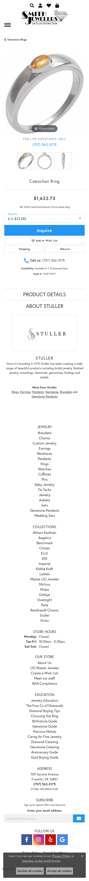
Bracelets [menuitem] (44, 432)
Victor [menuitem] (44, 620)
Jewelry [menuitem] (44, 495)
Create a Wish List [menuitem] (44, 673)
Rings (15, 392)
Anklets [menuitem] (44, 500)
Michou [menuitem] (44, 584)
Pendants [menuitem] (44, 458)
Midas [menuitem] (44, 589)
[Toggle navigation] (7, 25)
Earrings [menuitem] (45, 448)
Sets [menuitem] (44, 505)
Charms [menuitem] (44, 438)
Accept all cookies (59, 871)
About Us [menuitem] (44, 662)
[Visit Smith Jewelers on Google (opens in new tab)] (62, 839)
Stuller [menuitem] (44, 615)
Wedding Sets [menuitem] (44, 515)
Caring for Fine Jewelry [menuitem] (45, 736)
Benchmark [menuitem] (45, 543)
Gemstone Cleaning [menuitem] (44, 747)
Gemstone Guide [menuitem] (44, 726)
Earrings (25, 392)
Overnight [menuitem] (44, 599)
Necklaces (52, 392)
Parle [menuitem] (44, 605)
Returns (65, 249)
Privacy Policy (61, 856)
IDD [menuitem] (44, 558)
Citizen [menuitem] (44, 548)
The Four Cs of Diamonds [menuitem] (44, 705)
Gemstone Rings (17, 39)
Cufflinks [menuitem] (44, 474)
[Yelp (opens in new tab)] (50, 839)
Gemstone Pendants (44, 396)
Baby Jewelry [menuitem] (44, 484)
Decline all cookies (30, 871)
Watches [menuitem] (44, 469)
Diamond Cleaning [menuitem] (44, 741)
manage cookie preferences (41, 860)
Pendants (38, 392)
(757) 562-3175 (45, 144)
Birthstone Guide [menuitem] (44, 721)
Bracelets (66, 392)
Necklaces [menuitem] (44, 453)
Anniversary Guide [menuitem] (44, 752)
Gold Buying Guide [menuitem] (44, 757)
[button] (32, 5)
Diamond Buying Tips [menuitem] (44, 710)
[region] (44, 94)
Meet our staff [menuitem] (44, 678)
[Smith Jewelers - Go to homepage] (44, 18)
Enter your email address (44, 810)
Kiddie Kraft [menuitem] (44, 568)
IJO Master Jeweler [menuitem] (44, 668)
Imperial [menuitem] (44, 563)
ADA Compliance (44, 683)
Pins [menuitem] (45, 479)
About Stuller (44, 306)
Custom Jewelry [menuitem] (44, 443)
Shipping (24, 249)
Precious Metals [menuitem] (44, 731)
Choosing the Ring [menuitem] (44, 716)
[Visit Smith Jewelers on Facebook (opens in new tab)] (26, 839)
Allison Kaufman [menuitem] (44, 532)
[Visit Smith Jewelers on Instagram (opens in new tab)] (38, 839)
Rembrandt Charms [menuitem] (44, 610)
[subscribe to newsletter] (79, 818)
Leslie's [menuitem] (45, 574)
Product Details (44, 294)
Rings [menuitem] (45, 464)
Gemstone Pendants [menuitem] (44, 510)
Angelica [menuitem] (44, 537)
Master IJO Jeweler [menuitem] (44, 579)
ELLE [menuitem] (44, 553)
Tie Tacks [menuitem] (44, 489)
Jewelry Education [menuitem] (44, 700)
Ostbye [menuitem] (44, 594)
